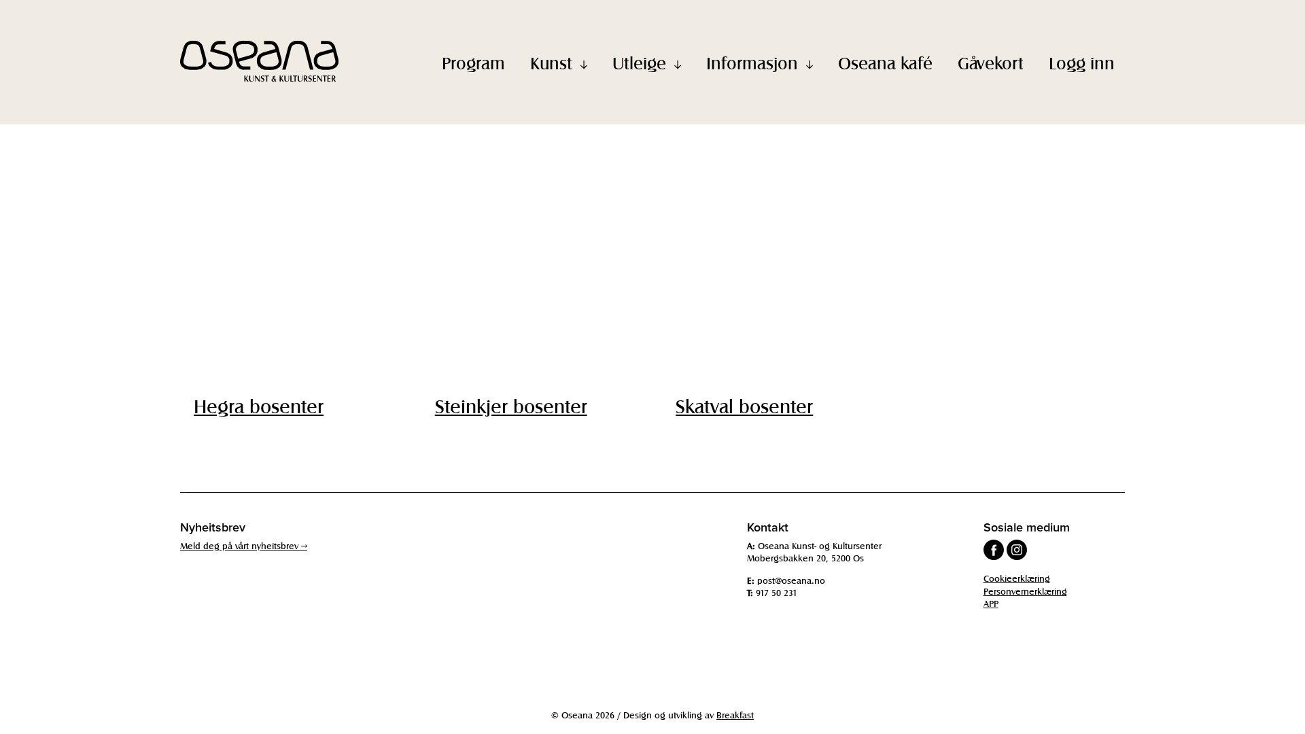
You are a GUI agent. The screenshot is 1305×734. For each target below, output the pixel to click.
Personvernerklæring (1025, 591)
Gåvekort (991, 62)
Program (473, 62)
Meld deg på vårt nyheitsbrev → (243, 545)
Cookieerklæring (1017, 578)
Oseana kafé (885, 62)
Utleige (639, 62)
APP (991, 603)
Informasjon (752, 62)
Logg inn (1082, 62)
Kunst (551, 62)
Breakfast (735, 714)
